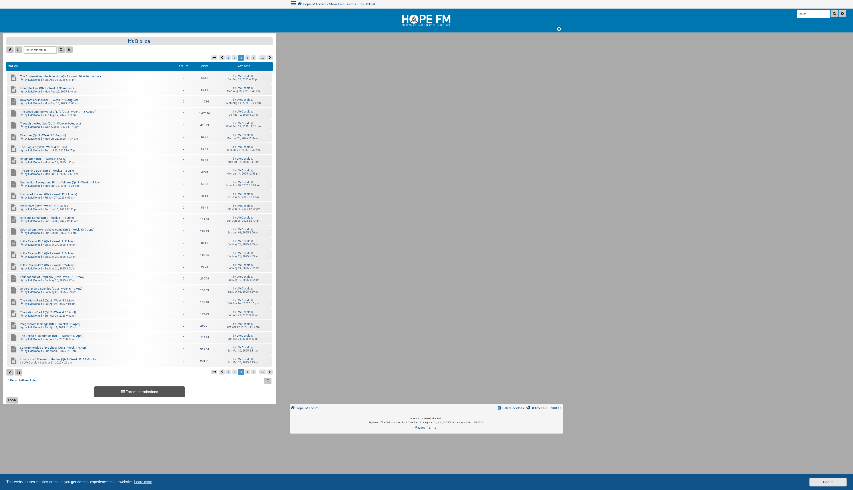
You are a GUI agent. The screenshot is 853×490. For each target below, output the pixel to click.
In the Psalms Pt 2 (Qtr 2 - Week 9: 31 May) (47, 241)
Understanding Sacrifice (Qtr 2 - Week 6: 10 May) (51, 288)
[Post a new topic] (10, 49)
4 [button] (247, 57)
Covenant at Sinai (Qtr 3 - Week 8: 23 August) (49, 100)
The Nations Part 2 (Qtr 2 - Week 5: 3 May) (47, 300)
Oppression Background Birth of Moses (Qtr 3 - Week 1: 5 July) (60, 182)
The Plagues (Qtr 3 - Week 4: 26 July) (43, 147)
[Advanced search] (842, 13)
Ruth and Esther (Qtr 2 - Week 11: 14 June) (47, 217)
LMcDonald (35, 79)
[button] (214, 57)
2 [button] (234, 57)
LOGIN (12, 400)
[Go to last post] (252, 76)
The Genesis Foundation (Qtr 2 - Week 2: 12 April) (51, 335)
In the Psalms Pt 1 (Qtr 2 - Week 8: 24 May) (47, 253)
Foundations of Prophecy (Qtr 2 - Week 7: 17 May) (52, 277)
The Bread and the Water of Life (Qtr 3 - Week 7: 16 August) (58, 111)
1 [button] (228, 57)
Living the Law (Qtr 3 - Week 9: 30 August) (47, 88)
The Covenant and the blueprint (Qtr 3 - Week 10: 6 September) (60, 76)
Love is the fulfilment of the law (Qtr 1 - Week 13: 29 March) (58, 359)
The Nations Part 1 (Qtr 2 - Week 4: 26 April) (48, 312)
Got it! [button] (828, 482)
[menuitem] (510, 408)
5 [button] (253, 57)
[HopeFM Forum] (426, 19)
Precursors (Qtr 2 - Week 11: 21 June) (44, 206)
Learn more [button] (143, 482)
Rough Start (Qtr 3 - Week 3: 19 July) (43, 159)
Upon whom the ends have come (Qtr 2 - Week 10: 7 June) (57, 229)
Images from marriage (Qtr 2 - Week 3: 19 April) (50, 324)
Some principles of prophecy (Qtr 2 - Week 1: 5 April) (54, 347)
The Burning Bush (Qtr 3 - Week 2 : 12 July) (47, 170)
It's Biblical (139, 41)
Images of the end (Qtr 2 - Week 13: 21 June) (48, 194)
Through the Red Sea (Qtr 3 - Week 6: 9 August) (50, 123)
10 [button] (262, 57)
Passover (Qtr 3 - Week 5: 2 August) (43, 135)
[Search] (834, 13)
